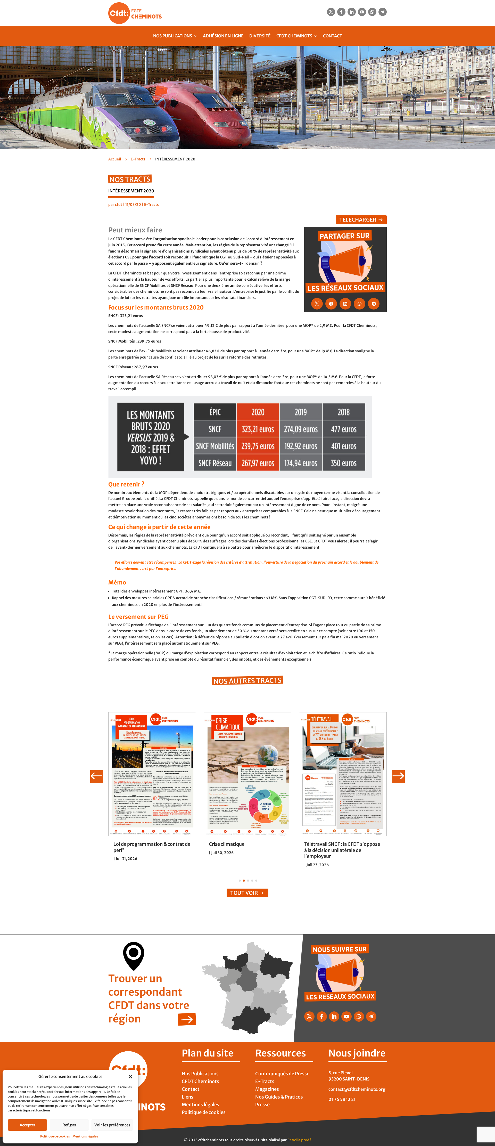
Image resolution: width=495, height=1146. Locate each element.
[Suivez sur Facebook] (341, 12)
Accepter (27, 1125)
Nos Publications (172, 35)
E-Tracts (138, 159)
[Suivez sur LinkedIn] (352, 12)
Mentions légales (85, 1136)
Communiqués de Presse (282, 1074)
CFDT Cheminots (294, 35)
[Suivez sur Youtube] (362, 12)
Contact (332, 35)
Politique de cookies (55, 1136)
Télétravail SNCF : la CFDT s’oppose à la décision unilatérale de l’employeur (342, 850)
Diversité (260, 35)
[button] (130, 1076)
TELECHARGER (357, 219)
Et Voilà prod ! (299, 1140)
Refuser (69, 1125)
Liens (187, 1097)
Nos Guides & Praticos (279, 1097)
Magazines (267, 1089)
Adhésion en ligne (223, 35)
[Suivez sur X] (331, 12)
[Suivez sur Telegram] (382, 12)
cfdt (118, 204)
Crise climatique (226, 844)
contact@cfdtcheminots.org (356, 1089)
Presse (262, 1105)
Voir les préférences (112, 1125)
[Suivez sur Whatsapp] (372, 12)
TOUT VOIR (244, 893)
